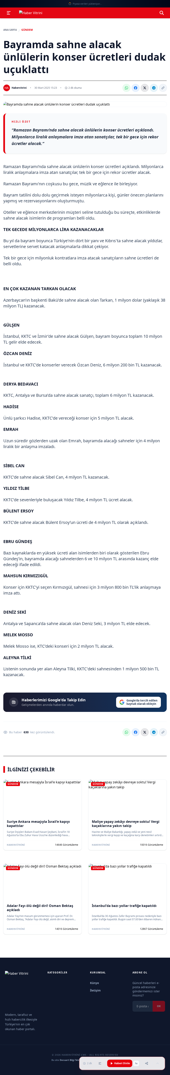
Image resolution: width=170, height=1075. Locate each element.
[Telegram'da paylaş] (154, 88)
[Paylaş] (146, 1063)
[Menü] (8, 13)
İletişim (95, 990)
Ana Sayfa (10, 30)
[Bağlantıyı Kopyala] (163, 88)
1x (136, 1063)
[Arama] (161, 13)
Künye (94, 983)
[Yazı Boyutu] (100, 1063)
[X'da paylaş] (144, 88)
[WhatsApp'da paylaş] (126, 88)
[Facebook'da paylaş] (135, 88)
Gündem (27, 30)
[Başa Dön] (157, 1063)
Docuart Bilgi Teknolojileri (74, 1059)
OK (159, 1006)
